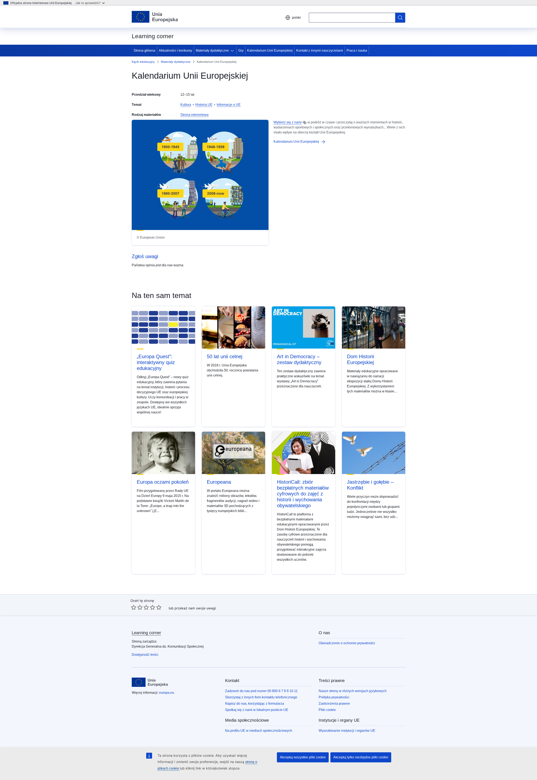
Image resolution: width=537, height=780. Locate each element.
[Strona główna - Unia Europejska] (155, 17)
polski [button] (296, 17)
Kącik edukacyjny (143, 61)
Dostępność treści (145, 654)
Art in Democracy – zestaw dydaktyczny (299, 359)
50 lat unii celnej (224, 356)
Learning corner (146, 632)
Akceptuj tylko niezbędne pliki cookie (360, 757)
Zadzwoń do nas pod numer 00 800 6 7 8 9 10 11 (261, 691)
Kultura (185, 104)
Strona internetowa (194, 114)
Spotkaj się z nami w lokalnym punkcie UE (256, 710)
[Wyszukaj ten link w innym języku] (304, 122)
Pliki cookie (327, 710)
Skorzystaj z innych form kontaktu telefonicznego (261, 697)
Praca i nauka (357, 50)
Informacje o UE (229, 104)
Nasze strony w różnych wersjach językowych (353, 691)
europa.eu (166, 692)
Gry (241, 50)
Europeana (219, 482)
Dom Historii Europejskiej (360, 359)
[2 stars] (136, 607)
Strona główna (144, 50)
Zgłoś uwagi (145, 256)
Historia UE (203, 104)
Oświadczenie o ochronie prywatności (347, 643)
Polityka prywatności (334, 697)
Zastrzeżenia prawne (334, 703)
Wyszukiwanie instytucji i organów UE (347, 730)
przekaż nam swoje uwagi (195, 608)
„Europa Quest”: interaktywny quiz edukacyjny (156, 362)
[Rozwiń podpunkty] (233, 50)
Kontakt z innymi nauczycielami (319, 50)
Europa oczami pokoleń (163, 482)
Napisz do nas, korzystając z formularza (254, 703)
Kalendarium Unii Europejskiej (270, 50)
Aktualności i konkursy (175, 50)
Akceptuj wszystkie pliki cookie (303, 757)
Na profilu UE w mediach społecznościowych (258, 730)
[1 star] (133, 607)
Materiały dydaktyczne (212, 50)
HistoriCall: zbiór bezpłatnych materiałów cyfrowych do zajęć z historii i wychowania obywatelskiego (303, 493)
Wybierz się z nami (288, 122)
